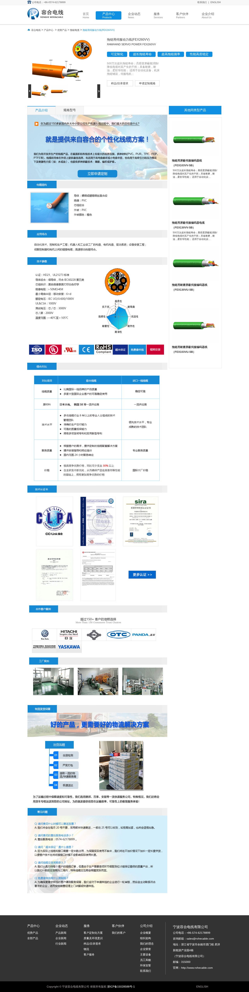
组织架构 (145, 938)
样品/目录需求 (120, 83)
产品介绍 (41, 110)
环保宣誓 (145, 965)
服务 (158, 15)
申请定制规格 (147, 83)
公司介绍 (146, 925)
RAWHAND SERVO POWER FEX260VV (131, 44)
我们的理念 (147, 943)
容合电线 (36, 30)
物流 (86, 949)
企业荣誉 (145, 949)
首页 (86, 15)
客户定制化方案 (93, 932)
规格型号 (69, 110)
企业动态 (134, 15)
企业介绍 (208, 15)
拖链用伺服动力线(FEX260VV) (99, 30)
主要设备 (145, 954)
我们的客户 (118, 932)
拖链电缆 (74, 30)
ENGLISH (215, 2)
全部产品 (32, 938)
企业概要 (145, 932)
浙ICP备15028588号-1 (121, 986)
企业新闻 (60, 938)
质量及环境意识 (93, 938)
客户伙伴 (182, 15)
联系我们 (202, 2)
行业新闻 (60, 943)
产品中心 (108, 15)
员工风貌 (145, 959)
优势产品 (62, 30)
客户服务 (89, 954)
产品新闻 (60, 932)
